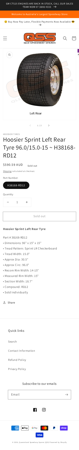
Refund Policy (17, 360)
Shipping (7, 171)
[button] (5, 38)
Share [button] (11, 302)
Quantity (8, 194)
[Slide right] (48, 125)
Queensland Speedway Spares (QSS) (34, 442)
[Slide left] (30, 125)
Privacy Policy (17, 369)
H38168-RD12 (16, 185)
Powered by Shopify (58, 442)
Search (12, 341)
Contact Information (21, 350)
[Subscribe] (66, 394)
